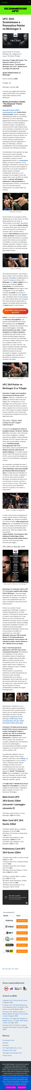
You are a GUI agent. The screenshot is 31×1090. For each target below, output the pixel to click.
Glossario (6, 1045)
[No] (29, 1083)
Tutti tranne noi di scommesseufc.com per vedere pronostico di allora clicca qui (13, 721)
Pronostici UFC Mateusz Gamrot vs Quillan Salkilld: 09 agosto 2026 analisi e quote (15, 1014)
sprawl (10, 305)
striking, (22, 758)
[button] (3, 922)
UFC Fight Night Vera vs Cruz (12, 1048)
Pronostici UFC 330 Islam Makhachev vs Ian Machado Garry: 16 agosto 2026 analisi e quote (15, 1007)
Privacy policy (21, 1087)
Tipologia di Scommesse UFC (12, 1053)
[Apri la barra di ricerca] (29, 2)
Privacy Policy (7, 1055)
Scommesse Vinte (8, 1040)
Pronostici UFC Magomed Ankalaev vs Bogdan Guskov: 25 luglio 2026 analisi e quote (15, 1021)
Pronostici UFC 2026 (11, 969)
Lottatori (5, 1043)
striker (13, 278)
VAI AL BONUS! (22, 920)
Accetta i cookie (10, 1087)
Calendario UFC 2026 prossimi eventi (15, 1000)
